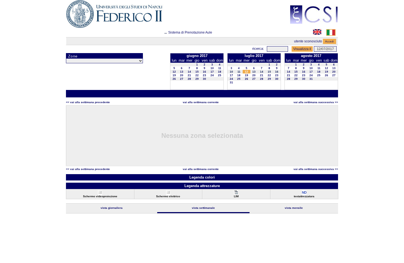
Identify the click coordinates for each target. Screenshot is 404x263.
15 (197, 71)
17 (212, 71)
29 (197, 78)
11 (219, 68)
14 (189, 71)
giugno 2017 (197, 56)
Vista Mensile (294, 207)
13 (181, 71)
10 (212, 68)
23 (204, 75)
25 (219, 75)
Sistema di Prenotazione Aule (190, 32)
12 (174, 71)
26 (174, 78)
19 (174, 75)
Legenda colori (202, 177)
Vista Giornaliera (112, 207)
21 (189, 75)
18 (219, 71)
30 (204, 78)
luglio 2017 (254, 56)
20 (181, 75)
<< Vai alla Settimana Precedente (88, 102)
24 (212, 75)
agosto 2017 (311, 56)
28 (189, 78)
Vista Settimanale (203, 207)
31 (231, 82)
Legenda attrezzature (202, 186)
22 (197, 75)
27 (181, 78)
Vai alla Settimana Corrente (201, 102)
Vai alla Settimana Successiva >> (316, 102)
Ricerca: (258, 48)
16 (204, 71)
